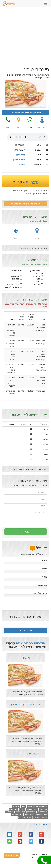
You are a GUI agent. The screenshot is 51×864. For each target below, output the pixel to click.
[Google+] (41, 834)
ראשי (31, 824)
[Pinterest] (20, 841)
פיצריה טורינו (41, 824)
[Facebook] (31, 834)
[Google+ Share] (20, 834)
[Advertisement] (25, 35)
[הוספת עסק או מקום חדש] (9, 841)
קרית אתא (24, 248)
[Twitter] (31, 841)
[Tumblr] (41, 841)
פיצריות (32, 182)
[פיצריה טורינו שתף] (30, 120)
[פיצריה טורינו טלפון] (8, 120)
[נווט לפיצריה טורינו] (18, 120)
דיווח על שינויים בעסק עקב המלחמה (25, 203)
